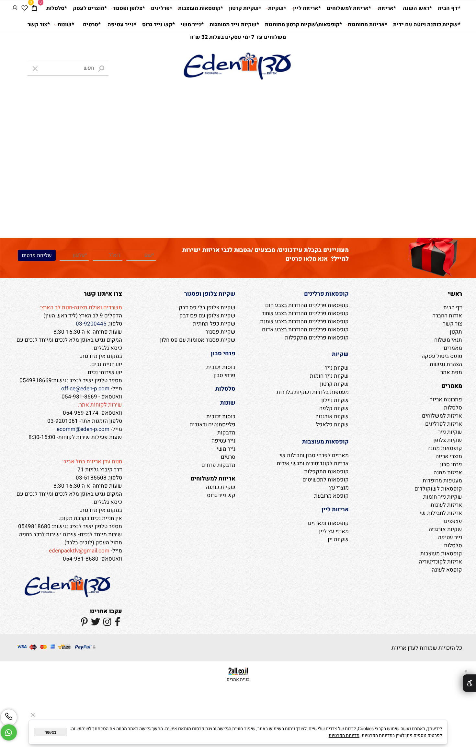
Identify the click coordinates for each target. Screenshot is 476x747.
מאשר (50, 732)
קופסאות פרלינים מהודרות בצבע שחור (305, 313)
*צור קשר (39, 24)
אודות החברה (447, 316)
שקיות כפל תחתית (214, 324)
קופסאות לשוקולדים (438, 489)
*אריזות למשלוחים (349, 8)
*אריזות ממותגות (367, 24)
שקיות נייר (450, 432)
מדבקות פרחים (218, 465)
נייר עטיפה (450, 537)
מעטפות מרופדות (442, 481)
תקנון (456, 332)
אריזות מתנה (448, 472)
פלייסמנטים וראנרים (212, 425)
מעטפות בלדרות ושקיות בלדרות (313, 392)
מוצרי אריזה (449, 456)
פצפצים (453, 521)
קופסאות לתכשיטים (325, 480)
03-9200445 (91, 324)
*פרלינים (161, 8)
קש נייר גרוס (221, 495)
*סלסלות (56, 8)
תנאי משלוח (448, 340)
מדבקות (226, 433)
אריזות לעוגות (446, 505)
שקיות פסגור (220, 332)
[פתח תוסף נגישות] (469, 683)
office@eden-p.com (85, 389)
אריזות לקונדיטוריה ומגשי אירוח (313, 463)
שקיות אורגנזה (445, 529)
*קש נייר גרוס (158, 24)
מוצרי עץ (339, 488)
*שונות (66, 24)
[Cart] (34, 8)
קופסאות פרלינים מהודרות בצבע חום (307, 305)
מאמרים (453, 348)
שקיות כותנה (220, 487)
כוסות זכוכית (220, 367)
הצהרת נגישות (446, 364)
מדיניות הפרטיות (344, 735)
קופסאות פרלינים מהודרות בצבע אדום (305, 330)
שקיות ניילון (335, 400)
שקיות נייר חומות (442, 497)
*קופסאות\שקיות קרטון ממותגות (303, 24)
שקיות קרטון (334, 384)
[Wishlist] (24, 8)
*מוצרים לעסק (90, 8)
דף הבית (452, 307)
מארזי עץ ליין (334, 531)
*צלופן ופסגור (129, 8)
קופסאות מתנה (444, 448)
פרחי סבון (451, 464)
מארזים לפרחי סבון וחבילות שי (314, 455)
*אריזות (387, 8)
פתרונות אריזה (445, 400)
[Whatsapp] (9, 732)
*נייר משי (192, 24)
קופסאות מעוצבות (441, 554)
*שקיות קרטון (245, 8)
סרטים (228, 457)
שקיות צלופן (447, 440)
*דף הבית (449, 8)
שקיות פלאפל (332, 425)
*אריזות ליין (307, 8)
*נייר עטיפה (122, 24)
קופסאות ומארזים (328, 523)
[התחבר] (14, 8)
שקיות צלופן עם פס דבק (207, 316)
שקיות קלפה (334, 408)
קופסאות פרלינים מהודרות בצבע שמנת (304, 321)
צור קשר (452, 324)
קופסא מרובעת (331, 496)
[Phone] (9, 717)
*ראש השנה (417, 8)
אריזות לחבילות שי (441, 513)
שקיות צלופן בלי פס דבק (207, 307)
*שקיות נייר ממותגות (234, 24)
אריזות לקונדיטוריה (440, 562)
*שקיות (277, 8)
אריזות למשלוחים (442, 416)
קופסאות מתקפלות (326, 472)
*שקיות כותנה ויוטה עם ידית (426, 24)
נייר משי (226, 449)
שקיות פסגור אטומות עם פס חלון (197, 340)
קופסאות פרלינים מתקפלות (317, 338)
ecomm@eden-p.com (83, 429)
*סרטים (92, 24)
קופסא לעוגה (447, 570)
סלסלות (453, 408)
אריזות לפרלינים (443, 424)
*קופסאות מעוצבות (200, 8)
